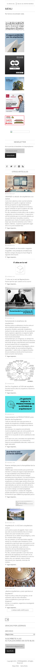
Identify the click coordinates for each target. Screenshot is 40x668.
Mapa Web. (15, 666)
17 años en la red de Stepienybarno (17, 279)
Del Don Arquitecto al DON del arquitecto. (19, 386)
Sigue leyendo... (12, 228)
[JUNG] (14, 65)
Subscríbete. (24, 666)
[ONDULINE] (14, 120)
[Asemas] (20, 1)
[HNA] (14, 103)
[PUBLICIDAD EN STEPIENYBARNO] (14, 26)
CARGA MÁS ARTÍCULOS (20, 610)
